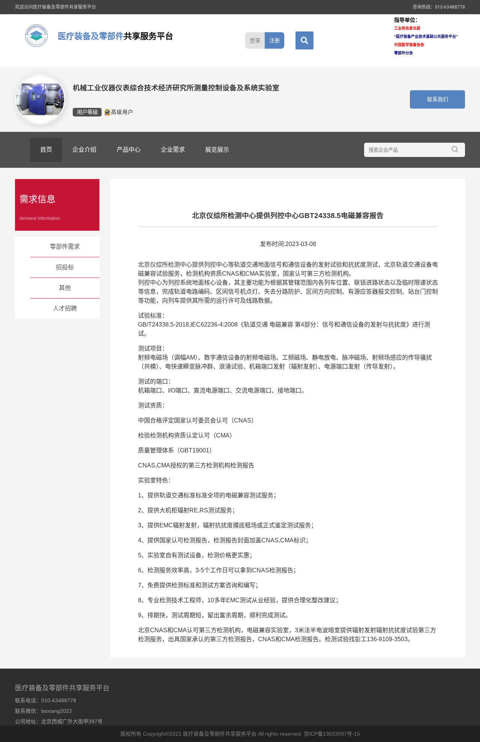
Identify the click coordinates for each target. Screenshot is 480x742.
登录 (255, 40)
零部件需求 (65, 246)
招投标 (65, 267)
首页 (46, 149)
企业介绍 (84, 149)
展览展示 (217, 149)
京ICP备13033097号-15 (332, 734)
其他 (65, 288)
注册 (274, 40)
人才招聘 (65, 308)
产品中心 (129, 149)
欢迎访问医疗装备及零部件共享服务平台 (55, 7)
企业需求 (173, 149)
